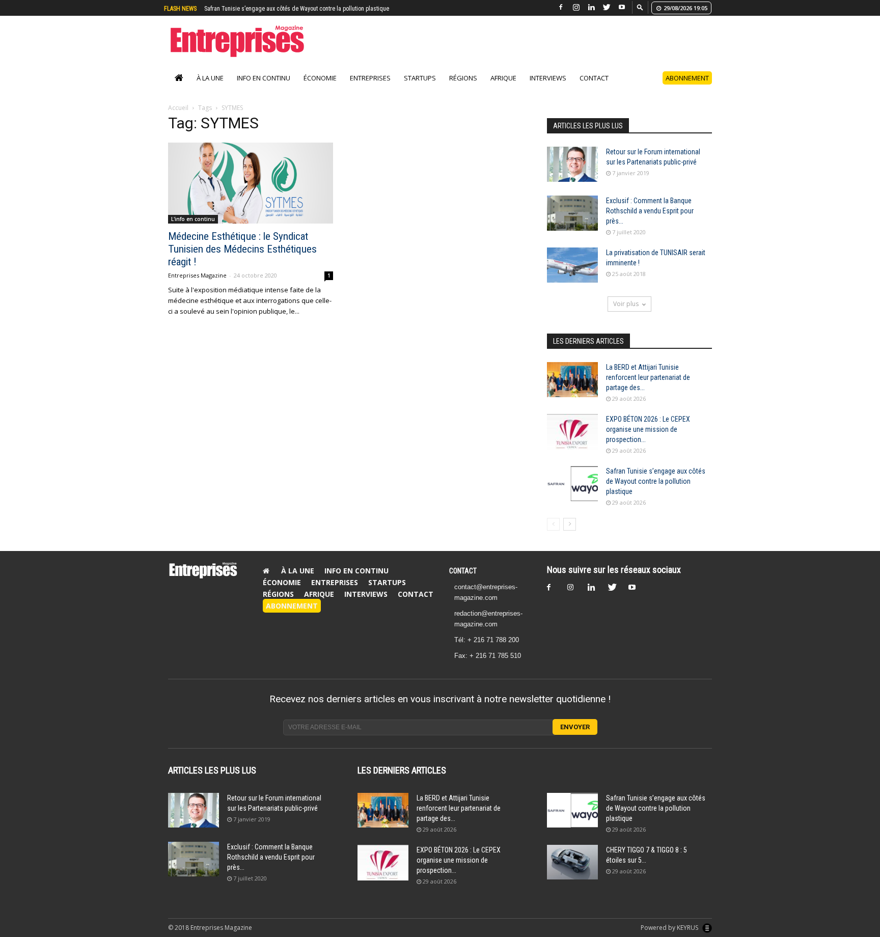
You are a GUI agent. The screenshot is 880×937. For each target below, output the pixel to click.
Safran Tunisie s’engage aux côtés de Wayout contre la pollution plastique (655, 481)
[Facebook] (560, 7)
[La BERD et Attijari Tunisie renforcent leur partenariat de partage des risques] (572, 379)
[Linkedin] (591, 7)
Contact (594, 77)
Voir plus (626, 303)
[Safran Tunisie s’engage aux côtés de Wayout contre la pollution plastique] (572, 483)
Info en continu (263, 77)
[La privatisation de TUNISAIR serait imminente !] (572, 265)
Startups (420, 77)
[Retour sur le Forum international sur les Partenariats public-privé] (572, 164)
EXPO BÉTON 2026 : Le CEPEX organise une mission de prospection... (648, 429)
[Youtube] (621, 7)
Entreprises (370, 77)
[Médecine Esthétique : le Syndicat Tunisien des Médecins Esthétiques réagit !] (250, 183)
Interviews (548, 77)
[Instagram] (576, 7)
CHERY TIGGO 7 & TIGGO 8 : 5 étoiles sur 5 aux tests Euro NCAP (285, 8)
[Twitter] (606, 7)
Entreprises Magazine (197, 275)
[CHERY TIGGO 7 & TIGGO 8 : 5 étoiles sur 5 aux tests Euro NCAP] (572, 862)
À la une (210, 77)
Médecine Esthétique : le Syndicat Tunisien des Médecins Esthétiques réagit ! (242, 249)
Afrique (503, 77)
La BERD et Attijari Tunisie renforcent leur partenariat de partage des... (648, 377)
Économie (320, 77)
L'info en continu (193, 219)
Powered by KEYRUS (670, 927)
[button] (640, 7)
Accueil (178, 107)
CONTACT (463, 571)
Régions (463, 77)
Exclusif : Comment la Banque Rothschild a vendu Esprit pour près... (650, 211)
